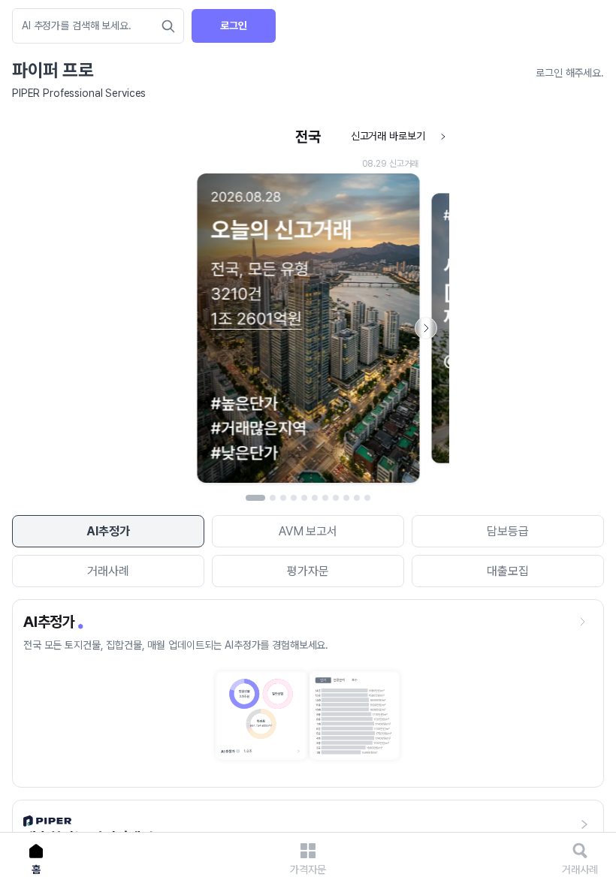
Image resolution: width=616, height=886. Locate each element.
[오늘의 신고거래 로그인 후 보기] (308, 306)
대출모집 (507, 571)
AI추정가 (107, 531)
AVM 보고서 (308, 531)
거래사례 (107, 571)
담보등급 (507, 531)
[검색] (168, 26)
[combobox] (90, 26)
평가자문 (307, 571)
